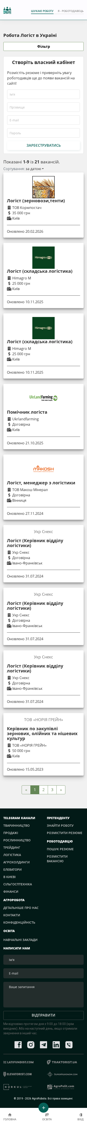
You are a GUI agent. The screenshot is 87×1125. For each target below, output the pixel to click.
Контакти (11, 915)
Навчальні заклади (20, 940)
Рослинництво (17, 840)
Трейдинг (11, 847)
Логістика (12, 855)
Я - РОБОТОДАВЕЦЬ (71, 11)
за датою (33, 168)
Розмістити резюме (64, 833)
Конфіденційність (19, 922)
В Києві (9, 877)
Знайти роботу (60, 825)
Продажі (10, 833)
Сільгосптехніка (17, 884)
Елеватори (12, 869)
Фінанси (10, 891)
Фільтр (43, 46)
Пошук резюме (60, 849)
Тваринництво (16, 825)
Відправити (43, 1015)
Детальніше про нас (21, 908)
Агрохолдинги (16, 862)
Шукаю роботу (42, 11)
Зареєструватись (44, 145)
